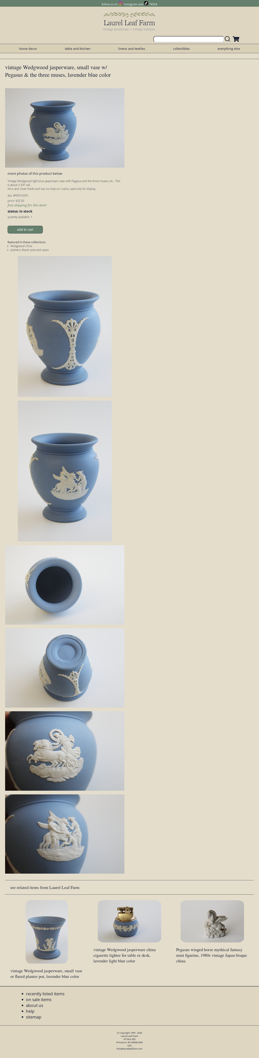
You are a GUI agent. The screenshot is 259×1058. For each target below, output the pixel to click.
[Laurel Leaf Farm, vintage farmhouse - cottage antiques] (129, 21)
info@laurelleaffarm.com (129, 1048)
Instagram (130, 4)
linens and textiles (131, 48)
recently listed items (45, 994)
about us (34, 1005)
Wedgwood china (21, 246)
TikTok (153, 4)
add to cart (25, 229)
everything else (229, 48)
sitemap (33, 1017)
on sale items (38, 999)
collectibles (181, 48)
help (30, 1011)
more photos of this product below (35, 173)
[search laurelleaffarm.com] (228, 39)
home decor (28, 48)
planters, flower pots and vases (29, 250)
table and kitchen (77, 48)
